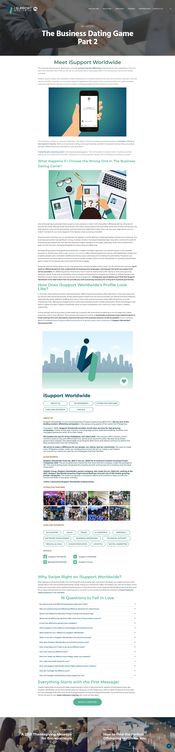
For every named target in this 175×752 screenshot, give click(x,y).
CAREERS (131, 9)
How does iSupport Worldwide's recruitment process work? (64, 642)
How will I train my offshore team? (53, 652)
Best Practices (87, 26)
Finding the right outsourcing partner (51, 152)
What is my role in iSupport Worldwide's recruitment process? (65, 637)
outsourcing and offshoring (89, 68)
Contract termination (76, 253)
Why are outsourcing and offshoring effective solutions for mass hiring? (69, 609)
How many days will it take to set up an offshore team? (62, 647)
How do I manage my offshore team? (54, 671)
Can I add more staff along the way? (54, 661)
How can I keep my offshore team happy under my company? (65, 656)
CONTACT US (158, 9)
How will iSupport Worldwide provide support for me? (61, 676)
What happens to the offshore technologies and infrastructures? (66, 628)
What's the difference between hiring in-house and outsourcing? (66, 614)
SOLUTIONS (107, 9)
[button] (87, 604)
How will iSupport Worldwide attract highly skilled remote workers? (67, 666)
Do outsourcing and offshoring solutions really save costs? (63, 604)
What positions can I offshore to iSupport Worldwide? (61, 633)
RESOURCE (120, 9)
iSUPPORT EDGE (145, 9)
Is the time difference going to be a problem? (58, 623)
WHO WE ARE (93, 9)
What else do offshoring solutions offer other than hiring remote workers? (70, 618)
